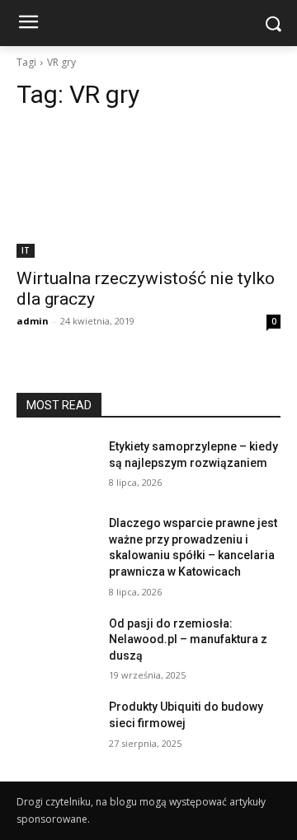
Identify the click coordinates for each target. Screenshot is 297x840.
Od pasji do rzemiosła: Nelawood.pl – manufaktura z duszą (188, 639)
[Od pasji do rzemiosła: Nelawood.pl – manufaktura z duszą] (56, 643)
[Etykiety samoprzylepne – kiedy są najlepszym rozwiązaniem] (56, 466)
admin (32, 321)
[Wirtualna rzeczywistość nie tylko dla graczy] (148, 192)
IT (25, 250)
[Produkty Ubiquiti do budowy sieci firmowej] (56, 726)
